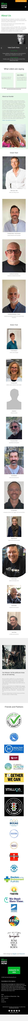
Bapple (15, 960)
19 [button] (25, 94)
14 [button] (19, 94)
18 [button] (24, 94)
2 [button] (3, 94)
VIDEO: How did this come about (9, 126)
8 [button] (11, 94)
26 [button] (15, 95)
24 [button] (12, 95)
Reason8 (22, 960)
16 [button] (21, 94)
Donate (2, 1006)
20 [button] (7, 95)
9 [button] (12, 94)
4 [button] (6, 94)
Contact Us (3, 1008)
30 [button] (20, 95)
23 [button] (11, 95)
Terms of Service (4, 1004)
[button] (1, 51)
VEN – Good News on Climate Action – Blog (10, 1002)
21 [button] (8, 95)
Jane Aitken (6, 81)
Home (2, 1000)
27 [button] (16, 95)
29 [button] (19, 95)
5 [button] (7, 94)
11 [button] (15, 94)
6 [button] (8, 94)
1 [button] (2, 94)
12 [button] (16, 94)
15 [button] (20, 94)
